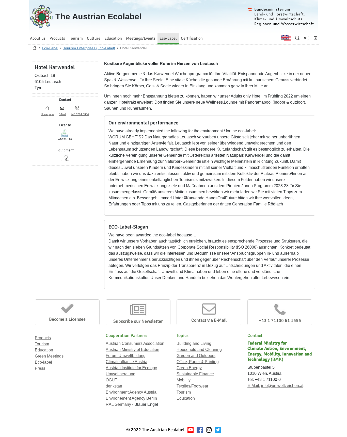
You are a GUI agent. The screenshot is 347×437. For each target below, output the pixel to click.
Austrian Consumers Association (135, 343)
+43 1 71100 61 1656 (280, 320)
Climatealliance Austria (126, 362)
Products (43, 338)
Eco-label (43, 362)
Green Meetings (49, 356)
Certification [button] (192, 38)
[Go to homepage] (34, 49)
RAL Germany (118, 404)
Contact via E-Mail (209, 320)
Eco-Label (50, 48)
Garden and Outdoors (196, 355)
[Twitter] (218, 430)
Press (40, 368)
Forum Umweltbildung (126, 355)
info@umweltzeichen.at (282, 385)
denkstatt (114, 386)
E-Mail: (253, 385)
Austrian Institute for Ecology (131, 368)
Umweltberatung (120, 374)
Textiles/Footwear (192, 386)
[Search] (297, 38)
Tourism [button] (76, 38)
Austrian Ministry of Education (132, 349)
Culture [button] (93, 38)
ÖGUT (111, 380)
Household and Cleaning (199, 349)
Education (44, 350)
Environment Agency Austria (131, 392)
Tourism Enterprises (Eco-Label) (89, 48)
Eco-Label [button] (168, 38)
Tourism (42, 344)
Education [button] (113, 38)
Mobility (184, 380)
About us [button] (37, 38)
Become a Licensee (67, 319)
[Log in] (314, 38)
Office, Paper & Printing (198, 362)
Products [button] (57, 38)
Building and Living (194, 343)
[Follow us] (209, 430)
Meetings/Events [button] (140, 38)
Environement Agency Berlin (131, 398)
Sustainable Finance (195, 374)
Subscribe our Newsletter (138, 321)
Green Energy (189, 368)
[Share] (306, 38)
